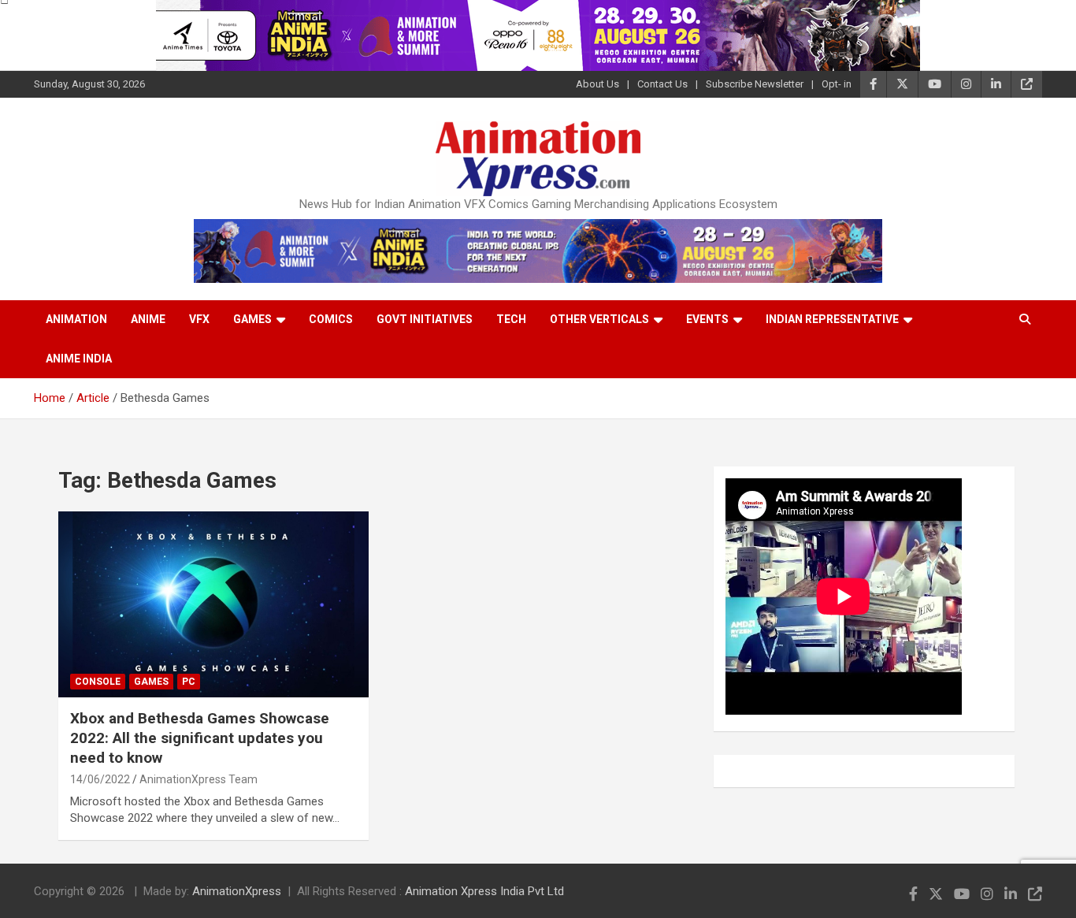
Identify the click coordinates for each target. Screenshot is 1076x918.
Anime (148, 319)
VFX (199, 319)
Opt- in (837, 84)
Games (252, 319)
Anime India (79, 358)
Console (98, 681)
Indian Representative (832, 319)
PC (188, 681)
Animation (76, 319)
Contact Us (662, 84)
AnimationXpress (236, 891)
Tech (511, 319)
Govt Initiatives (425, 319)
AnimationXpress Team (198, 779)
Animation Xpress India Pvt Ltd (484, 891)
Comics (331, 319)
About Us (597, 84)
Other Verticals (599, 319)
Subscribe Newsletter (754, 84)
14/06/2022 (100, 779)
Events (707, 319)
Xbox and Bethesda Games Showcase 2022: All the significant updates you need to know (199, 737)
